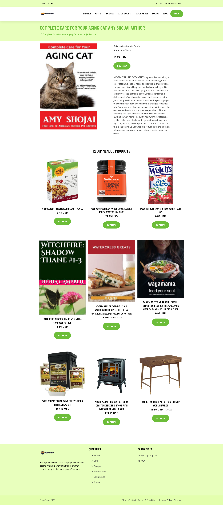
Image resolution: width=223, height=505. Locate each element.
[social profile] (52, 3)
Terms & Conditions (147, 500)
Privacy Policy (165, 500)
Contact (132, 500)
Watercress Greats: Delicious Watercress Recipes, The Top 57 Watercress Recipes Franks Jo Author (111, 310)
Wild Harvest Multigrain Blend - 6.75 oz (62, 208)
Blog (165, 13)
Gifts (98, 13)
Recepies (109, 13)
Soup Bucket (125, 13)
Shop (176, 13)
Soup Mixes (142, 13)
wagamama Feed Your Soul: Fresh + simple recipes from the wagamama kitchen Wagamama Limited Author (160, 305)
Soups (155, 13)
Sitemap (178, 500)
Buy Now (122, 66)
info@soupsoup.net (173, 3)
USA (160, 3)
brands (87, 13)
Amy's (137, 46)
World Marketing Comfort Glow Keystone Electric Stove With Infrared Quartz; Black (112, 405)
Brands (97, 455)
